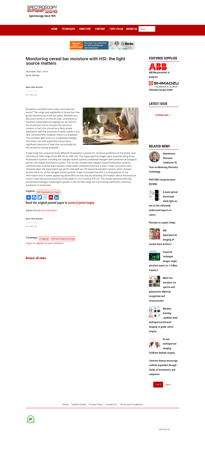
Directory (85, 29)
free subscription (49, 210)
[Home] (42, 11)
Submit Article (78, 404)
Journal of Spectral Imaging (81, 202)
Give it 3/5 (32, 91)
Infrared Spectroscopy (63, 238)
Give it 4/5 (34, 91)
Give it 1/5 (27, 91)
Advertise (131, 29)
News (45, 71)
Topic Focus (116, 29)
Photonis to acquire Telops (162, 222)
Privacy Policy (96, 404)
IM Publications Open (48, 192)
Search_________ (147, 29)
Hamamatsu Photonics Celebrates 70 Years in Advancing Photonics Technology (163, 162)
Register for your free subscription (162, 131)
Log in (29, 243)
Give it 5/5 (36, 91)
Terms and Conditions (131, 404)
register (40, 243)
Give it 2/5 (29, 91)
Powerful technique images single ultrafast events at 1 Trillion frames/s (163, 261)
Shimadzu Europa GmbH (161, 89)
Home (54, 29)
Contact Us (111, 404)
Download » (163, 115)
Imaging (44, 238)
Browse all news (36, 258)
